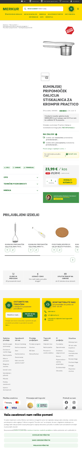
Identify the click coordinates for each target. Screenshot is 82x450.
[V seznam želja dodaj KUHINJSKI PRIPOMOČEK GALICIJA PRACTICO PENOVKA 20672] (77, 250)
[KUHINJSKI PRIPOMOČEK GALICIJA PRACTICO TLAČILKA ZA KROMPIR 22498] (15, 233)
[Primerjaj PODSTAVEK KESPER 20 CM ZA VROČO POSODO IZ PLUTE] (59, 250)
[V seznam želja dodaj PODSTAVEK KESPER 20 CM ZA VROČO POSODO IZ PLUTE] (54, 250)
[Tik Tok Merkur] (66, 407)
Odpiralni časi (47, 344)
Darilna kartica (20, 354)
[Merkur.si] (11, 9)
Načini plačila (7, 355)
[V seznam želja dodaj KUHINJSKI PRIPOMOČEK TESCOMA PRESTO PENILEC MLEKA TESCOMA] (30, 250)
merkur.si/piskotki (20, 430)
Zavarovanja (19, 357)
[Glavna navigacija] (78, 8)
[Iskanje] (25, 8)
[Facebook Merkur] (66, 402)
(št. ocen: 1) (72, 110)
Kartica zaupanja (20, 347)
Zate (41, 17)
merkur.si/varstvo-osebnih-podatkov (39, 430)
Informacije (33, 17)
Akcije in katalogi (30, 14)
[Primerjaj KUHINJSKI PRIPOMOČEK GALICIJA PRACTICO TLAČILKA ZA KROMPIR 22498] (12, 250)
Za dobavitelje (60, 367)
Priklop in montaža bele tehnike (73, 353)
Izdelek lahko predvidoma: (60, 143)
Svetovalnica (70, 14)
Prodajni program (34, 344)
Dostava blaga (73, 362)
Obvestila (49, 17)
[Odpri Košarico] (71, 8)
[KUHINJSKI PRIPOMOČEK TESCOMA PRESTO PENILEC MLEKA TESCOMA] (38, 233)
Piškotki (5, 378)
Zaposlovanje (60, 347)
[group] (45, 77)
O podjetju (59, 344)
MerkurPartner (34, 354)
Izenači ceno (38, 276)
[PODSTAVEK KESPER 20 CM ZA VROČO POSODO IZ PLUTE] (62, 233)
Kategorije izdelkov (14, 14)
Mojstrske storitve (55, 14)
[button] (59, 47)
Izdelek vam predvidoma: (59, 137)
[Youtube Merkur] (74, 407)
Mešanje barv (73, 342)
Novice (58, 356)
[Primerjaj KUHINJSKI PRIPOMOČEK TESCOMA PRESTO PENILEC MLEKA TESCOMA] (36, 250)
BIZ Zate (32, 350)
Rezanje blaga (73, 359)
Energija (42, 14)
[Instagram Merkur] (74, 402)
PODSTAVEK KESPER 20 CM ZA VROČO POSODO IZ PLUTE (61, 247)
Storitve (32, 347)
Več (7, 325)
